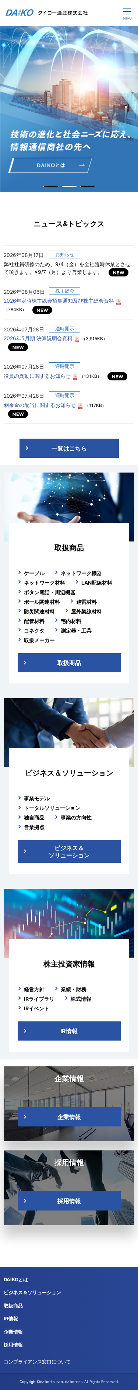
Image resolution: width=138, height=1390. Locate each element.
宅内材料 (71, 621)
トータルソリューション (52, 808)
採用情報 (69, 1201)
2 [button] (69, 186)
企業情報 (69, 1117)
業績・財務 (73, 989)
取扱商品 (69, 662)
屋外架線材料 (86, 611)
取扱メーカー (39, 640)
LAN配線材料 (96, 582)
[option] (69, 109)
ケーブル (34, 573)
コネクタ (34, 630)
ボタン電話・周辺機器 (49, 592)
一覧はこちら (69, 448)
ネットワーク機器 (81, 573)
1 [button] (50, 186)
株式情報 (81, 999)
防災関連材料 (39, 611)
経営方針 (34, 989)
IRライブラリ (39, 999)
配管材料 (34, 621)
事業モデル (37, 798)
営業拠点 (34, 827)
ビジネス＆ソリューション (69, 851)
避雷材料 (86, 602)
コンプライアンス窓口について (37, 1362)
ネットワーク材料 (44, 582)
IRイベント (36, 1008)
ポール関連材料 (42, 602)
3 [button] (87, 186)
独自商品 (34, 817)
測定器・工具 (76, 630)
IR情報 (69, 1031)
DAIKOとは (16, 1279)
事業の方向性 (76, 817)
